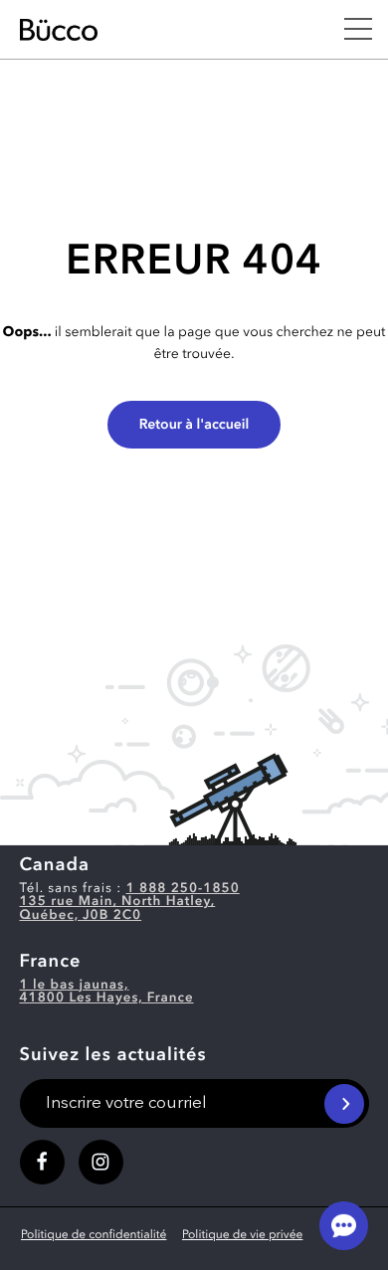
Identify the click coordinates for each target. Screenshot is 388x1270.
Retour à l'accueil (194, 426)
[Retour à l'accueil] (155, 30)
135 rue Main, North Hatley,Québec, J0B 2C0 (118, 909)
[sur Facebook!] (42, 1162)
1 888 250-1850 (183, 889)
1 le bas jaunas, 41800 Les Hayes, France (107, 992)
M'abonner (344, 1104)
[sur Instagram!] (101, 1162)
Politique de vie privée (242, 1235)
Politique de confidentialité (93, 1235)
